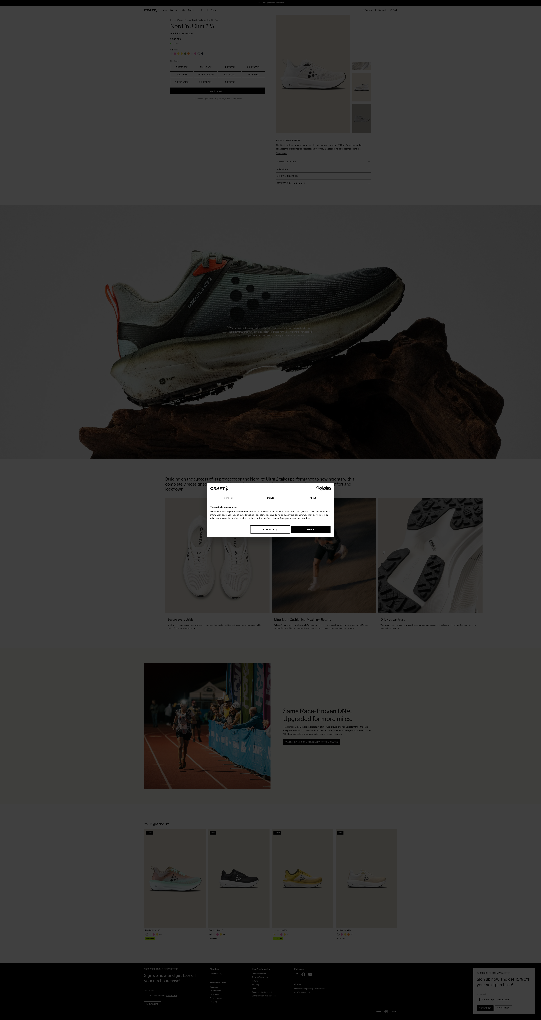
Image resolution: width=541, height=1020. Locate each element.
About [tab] (313, 498)
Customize (268, 529)
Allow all (311, 529)
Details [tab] (270, 498)
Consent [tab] (228, 498)
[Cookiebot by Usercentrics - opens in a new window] (318, 488)
